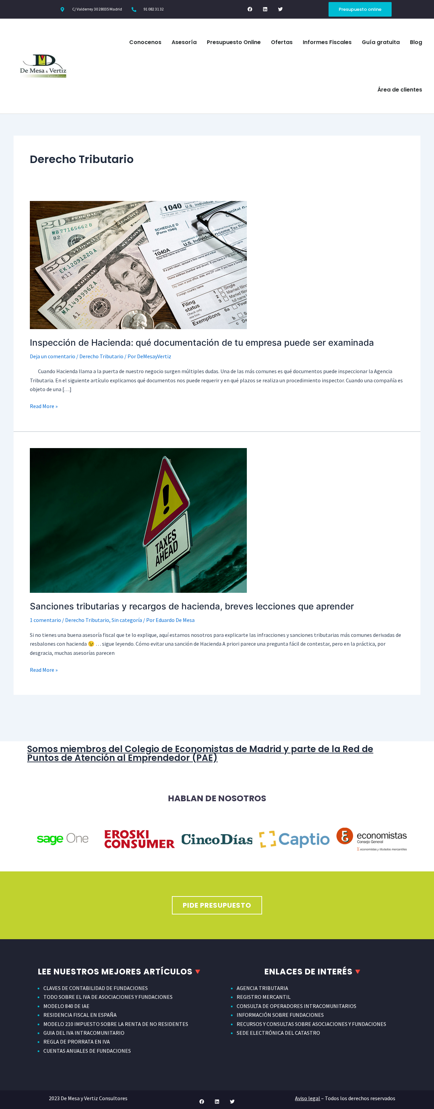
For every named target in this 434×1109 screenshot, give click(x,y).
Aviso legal (307, 1098)
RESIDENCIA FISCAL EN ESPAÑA (80, 1014)
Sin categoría (127, 620)
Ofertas (282, 42)
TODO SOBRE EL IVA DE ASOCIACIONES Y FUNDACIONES (108, 996)
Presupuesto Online (234, 42)
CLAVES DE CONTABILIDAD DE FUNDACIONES (95, 988)
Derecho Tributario (101, 356)
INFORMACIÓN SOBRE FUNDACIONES (280, 1014)
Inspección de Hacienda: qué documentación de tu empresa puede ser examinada (203, 342)
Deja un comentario (52, 356)
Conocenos (145, 42)
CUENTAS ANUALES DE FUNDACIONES (87, 1050)
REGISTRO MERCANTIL (264, 996)
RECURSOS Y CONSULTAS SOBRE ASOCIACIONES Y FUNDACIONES (311, 1024)
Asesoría (184, 42)
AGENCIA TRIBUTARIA (262, 988)
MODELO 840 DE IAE (66, 1006)
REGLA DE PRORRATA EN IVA (76, 1041)
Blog (416, 42)
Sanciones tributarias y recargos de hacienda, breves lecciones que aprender (192, 606)
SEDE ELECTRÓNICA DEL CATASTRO (278, 1032)
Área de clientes (399, 90)
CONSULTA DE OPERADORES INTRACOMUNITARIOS (296, 1006)
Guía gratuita (381, 42)
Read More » (44, 405)
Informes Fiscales (327, 42)
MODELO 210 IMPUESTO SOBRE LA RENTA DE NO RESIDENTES (115, 1024)
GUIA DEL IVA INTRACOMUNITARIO (83, 1032)
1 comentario (45, 620)
